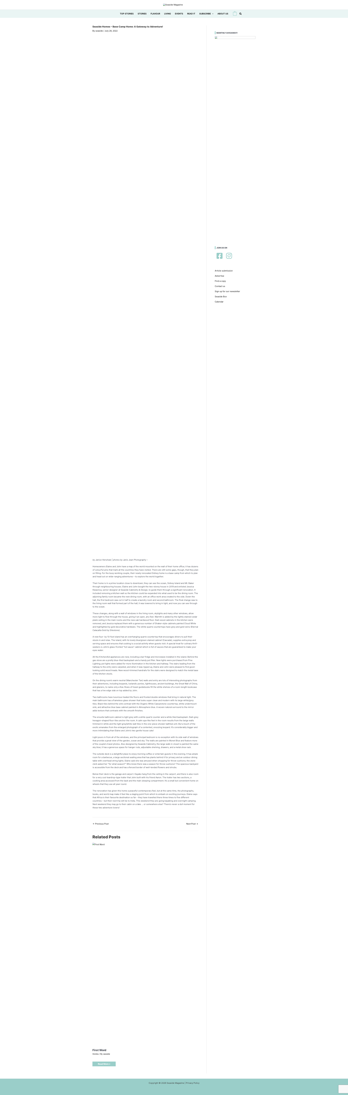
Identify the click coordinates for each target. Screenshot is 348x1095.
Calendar (219, 301)
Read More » (104, 1064)
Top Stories (127, 13)
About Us (222, 13)
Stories (142, 13)
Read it (191, 13)
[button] (212, 14)
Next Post (192, 823)
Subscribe (205, 13)
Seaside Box (221, 296)
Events (179, 13)
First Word (99, 1050)
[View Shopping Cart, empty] (235, 14)
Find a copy (220, 281)
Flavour (155, 13)
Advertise (219, 276)
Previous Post (101, 823)
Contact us (220, 286)
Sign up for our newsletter (227, 291)
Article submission (224, 270)
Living (167, 13)
